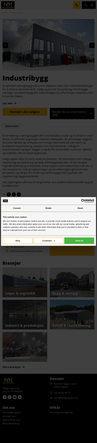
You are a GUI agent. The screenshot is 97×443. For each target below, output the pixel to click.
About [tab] (80, 208)
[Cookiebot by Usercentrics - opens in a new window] (83, 201)
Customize (47, 241)
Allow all (79, 241)
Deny (18, 241)
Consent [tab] (17, 208)
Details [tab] (48, 208)
